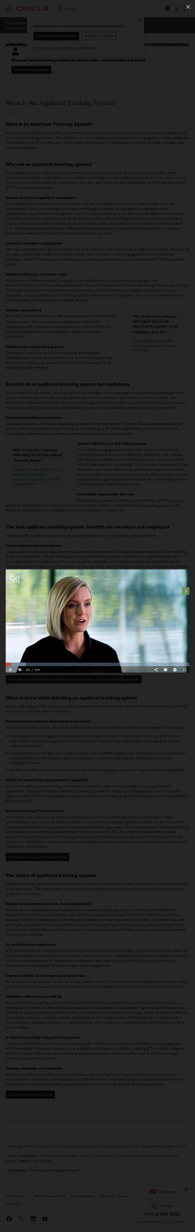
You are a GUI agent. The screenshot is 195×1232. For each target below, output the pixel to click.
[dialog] (97, 621)
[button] (188, 7)
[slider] (97, 664)
